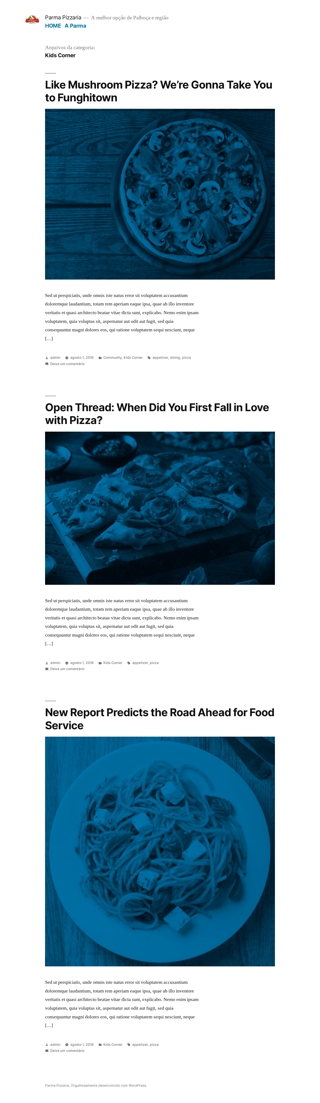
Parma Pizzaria (63, 17)
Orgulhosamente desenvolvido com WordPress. (109, 1085)
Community (112, 357)
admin (55, 357)
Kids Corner (133, 357)
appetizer (160, 357)
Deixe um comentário (67, 364)
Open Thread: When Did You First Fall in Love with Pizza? (157, 414)
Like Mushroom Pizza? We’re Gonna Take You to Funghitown (158, 91)
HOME (53, 25)
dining (175, 357)
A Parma (75, 25)
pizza (186, 357)
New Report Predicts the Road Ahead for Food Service (159, 719)
